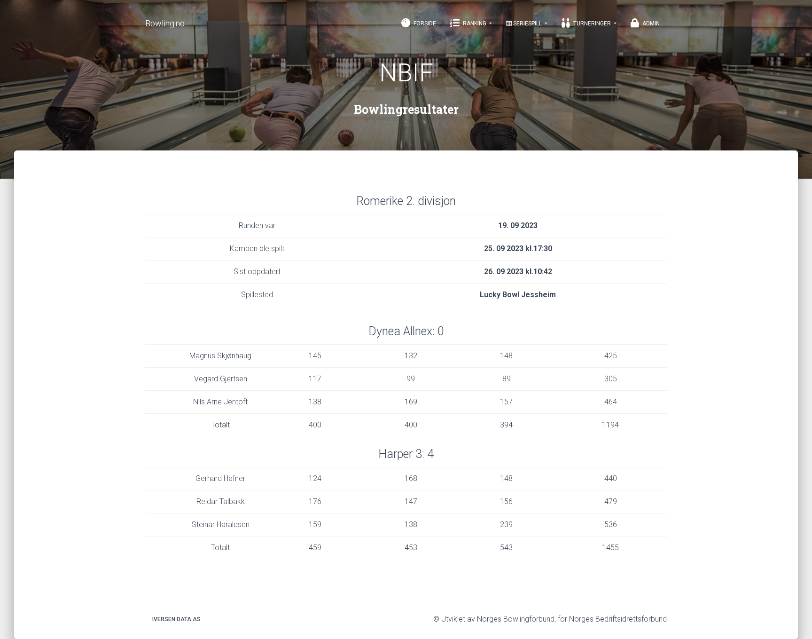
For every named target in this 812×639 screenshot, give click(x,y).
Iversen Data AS (176, 619)
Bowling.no (165, 23)
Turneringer (592, 23)
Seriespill (527, 23)
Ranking (474, 23)
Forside (424, 23)
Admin (650, 23)
